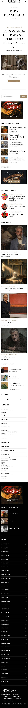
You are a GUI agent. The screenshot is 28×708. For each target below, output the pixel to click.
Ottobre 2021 (5, 654)
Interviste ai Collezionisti (7, 435)
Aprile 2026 (4, 559)
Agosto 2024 (5, 582)
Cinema (12, 475)
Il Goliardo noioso (8, 357)
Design (3, 462)
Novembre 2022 (5, 647)
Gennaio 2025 (5, 570)
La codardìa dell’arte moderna (12, 288)
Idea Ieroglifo (5, 427)
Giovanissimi (4, 465)
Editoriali (9, 27)
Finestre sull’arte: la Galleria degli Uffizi (16, 143)
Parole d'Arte (4, 468)
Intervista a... (13, 252)
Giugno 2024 (5, 589)
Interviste (4, 430)
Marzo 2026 (4, 563)
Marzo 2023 (4, 631)
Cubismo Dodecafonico (17, 151)
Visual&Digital (5, 473)
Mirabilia (4, 439)
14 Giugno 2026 (5, 291)
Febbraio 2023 (5, 635)
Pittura (14, 320)
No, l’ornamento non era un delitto (18, 128)
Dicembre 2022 (5, 643)
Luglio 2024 (4, 586)
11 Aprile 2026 (5, 325)
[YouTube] (20, 399)
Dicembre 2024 (5, 574)
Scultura (3, 415)
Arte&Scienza (13, 459)
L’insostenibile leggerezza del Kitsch (16, 136)
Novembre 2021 (5, 650)
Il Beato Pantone (7, 323)
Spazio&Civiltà (17, 27)
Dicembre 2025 (5, 567)
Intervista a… (4, 433)
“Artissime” (13, 377)
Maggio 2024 (5, 593)
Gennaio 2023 (5, 639)
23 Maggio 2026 (13, 153)
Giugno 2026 (5, 551)
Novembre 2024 (5, 578)
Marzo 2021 (4, 677)
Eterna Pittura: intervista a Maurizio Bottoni (16, 385)
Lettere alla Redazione (6, 466)
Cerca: (3, 94)
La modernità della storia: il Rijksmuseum (17, 159)
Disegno (3, 412)
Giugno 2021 (4, 666)
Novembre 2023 (5, 605)
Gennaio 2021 (5, 681)
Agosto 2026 (5, 544)
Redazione (19, 50)
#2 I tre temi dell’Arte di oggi (17, 207)
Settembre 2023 (5, 612)
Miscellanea (5, 442)
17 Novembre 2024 (14, 389)
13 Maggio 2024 (14, 177)
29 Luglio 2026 (5, 256)
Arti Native (4, 252)
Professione (5, 454)
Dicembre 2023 (5, 601)
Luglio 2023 (4, 620)
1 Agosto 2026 (13, 139)
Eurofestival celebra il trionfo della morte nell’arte (14, 174)
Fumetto (3, 478)
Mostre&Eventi (5, 320)
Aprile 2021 (4, 673)
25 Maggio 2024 (10, 50)
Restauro (3, 470)
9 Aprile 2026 (5, 359)
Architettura (11, 410)
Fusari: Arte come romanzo (11, 254)
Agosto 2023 (5, 616)
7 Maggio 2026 (13, 162)
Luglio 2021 (4, 662)
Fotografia (4, 476)
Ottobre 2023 (5, 608)
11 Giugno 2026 (13, 147)
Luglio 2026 (4, 547)
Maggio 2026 (5, 555)
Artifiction (4, 419)
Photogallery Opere (7, 450)
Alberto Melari (14, 528)
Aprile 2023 (4, 628)
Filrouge (3, 463)
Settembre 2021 (5, 658)
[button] (13, 186)
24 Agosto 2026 (13, 131)
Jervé (11, 521)
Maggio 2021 (4, 669)
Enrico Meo (13, 513)
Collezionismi (4, 460)
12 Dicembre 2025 (14, 379)
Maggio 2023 (5, 624)
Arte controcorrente (15, 194)
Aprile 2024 (4, 597)
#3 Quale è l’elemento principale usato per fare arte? (17, 198)
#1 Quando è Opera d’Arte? (16, 215)
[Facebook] (7, 399)
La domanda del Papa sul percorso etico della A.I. (14, 39)
